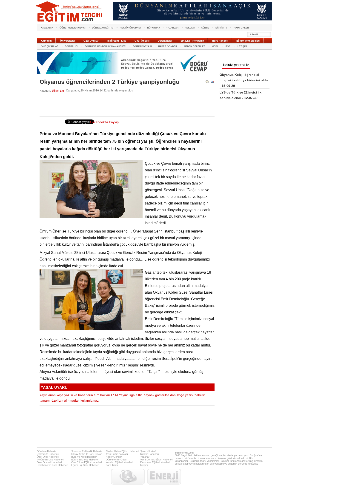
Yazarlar (144, 456)
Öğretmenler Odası (116, 459)
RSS (228, 46)
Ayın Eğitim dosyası (117, 454)
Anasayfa (47, 27)
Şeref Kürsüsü (148, 451)
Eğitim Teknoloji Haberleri (85, 459)
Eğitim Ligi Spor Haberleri (85, 465)
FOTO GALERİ (241, 27)
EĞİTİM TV (221, 27)
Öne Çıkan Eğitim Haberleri (86, 462)
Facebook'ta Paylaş (104, 122)
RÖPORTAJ (153, 27)
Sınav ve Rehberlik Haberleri (87, 451)
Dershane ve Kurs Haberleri (52, 465)
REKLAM (190, 27)
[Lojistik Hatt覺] (128, 477)
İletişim (144, 465)
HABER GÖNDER (167, 46)
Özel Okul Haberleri (48, 456)
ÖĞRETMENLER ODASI (73, 27)
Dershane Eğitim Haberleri (154, 462)
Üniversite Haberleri (48, 454)
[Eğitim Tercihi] (69, 11)
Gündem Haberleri (47, 451)
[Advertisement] (123, 104)
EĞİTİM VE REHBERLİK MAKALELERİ (105, 46)
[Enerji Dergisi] (164, 477)
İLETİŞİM (242, 46)
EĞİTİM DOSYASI (142, 46)
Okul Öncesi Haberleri (49, 462)
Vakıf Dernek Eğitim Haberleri (156, 459)
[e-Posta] (213, 82)
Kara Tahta (112, 465)
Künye (205, 27)
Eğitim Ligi (58, 90)
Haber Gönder (114, 456)
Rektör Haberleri (149, 454)
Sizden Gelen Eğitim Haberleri (122, 451)
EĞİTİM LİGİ (71, 46)
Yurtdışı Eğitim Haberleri (119, 462)
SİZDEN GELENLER (194, 46)
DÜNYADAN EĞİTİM (102, 27)
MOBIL (215, 46)
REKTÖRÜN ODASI (130, 27)
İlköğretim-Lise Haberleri (50, 459)
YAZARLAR (172, 27)
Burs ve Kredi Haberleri (84, 456)
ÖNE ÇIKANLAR (49, 46)
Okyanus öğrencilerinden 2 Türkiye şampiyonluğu (110, 82)
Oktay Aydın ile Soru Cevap (86, 454)
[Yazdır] (207, 82)
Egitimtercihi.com (184, 452)
